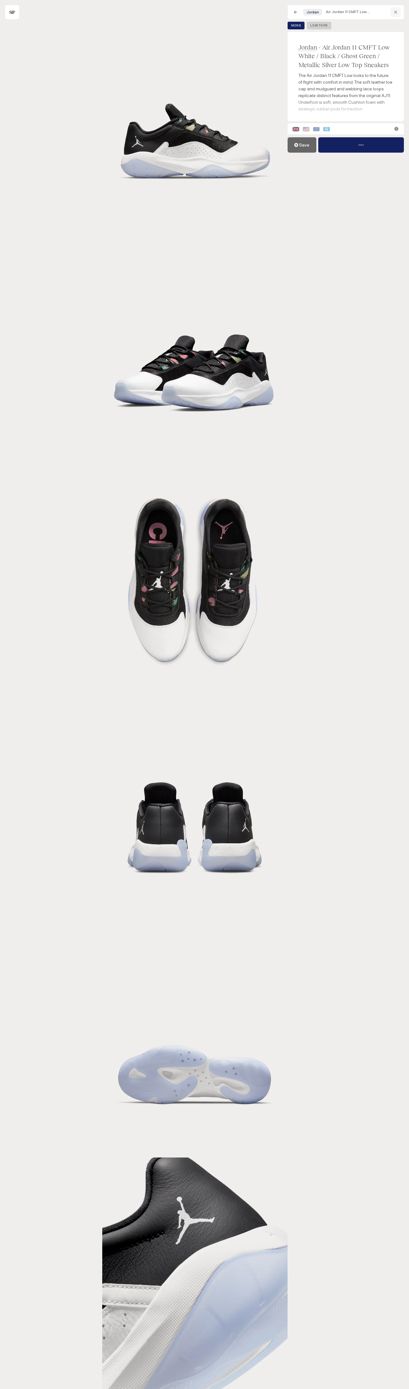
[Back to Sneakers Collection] (295, 12)
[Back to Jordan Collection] (395, 12)
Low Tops (319, 25)
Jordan (307, 47)
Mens (296, 25)
